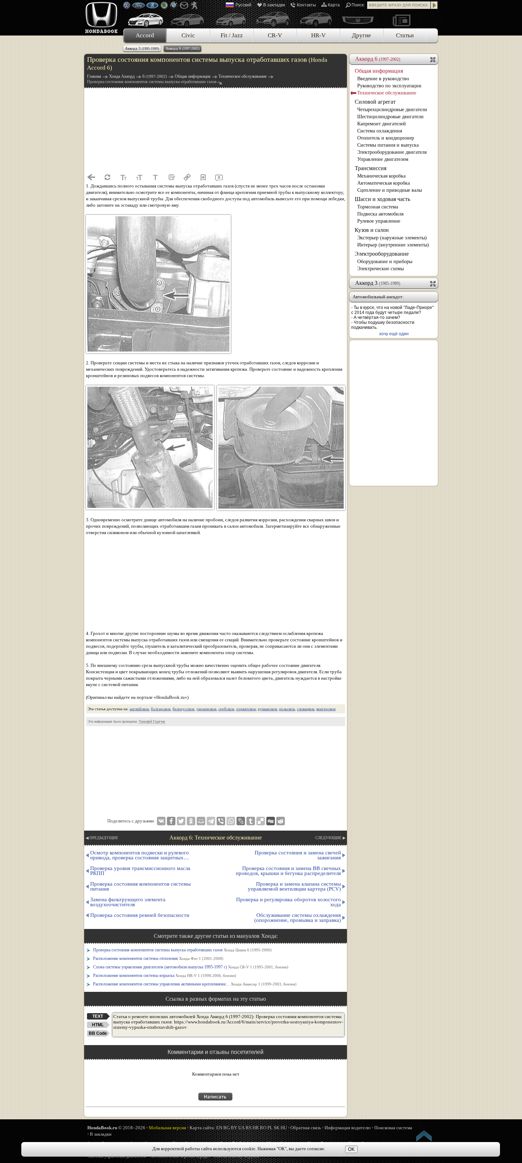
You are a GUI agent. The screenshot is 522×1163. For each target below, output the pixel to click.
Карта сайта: (202, 1127)
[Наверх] (424, 1137)
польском (287, 709)
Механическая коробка (381, 176)
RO (263, 1127)
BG (226, 1127)
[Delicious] (260, 821)
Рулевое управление (378, 221)
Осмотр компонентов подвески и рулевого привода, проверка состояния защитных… (139, 855)
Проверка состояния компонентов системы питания (140, 886)
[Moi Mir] (201, 821)
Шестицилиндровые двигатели (390, 116)
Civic (188, 35)
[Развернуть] (433, 283)
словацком (305, 709)
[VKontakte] (161, 821)
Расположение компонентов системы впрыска (164, 975)
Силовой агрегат (375, 102)
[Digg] (270, 821)
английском (139, 709)
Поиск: (358, 4)
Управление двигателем (382, 159)
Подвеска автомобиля (380, 214)
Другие (361, 35)
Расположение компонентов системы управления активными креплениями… (195, 984)
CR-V (275, 35)
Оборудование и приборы (384, 261)
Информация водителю (348, 1127)
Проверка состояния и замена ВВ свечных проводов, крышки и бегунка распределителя (288, 870)
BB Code (98, 1033)
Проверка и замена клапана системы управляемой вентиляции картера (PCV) (294, 886)
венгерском (326, 709)
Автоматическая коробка (383, 183)
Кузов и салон (372, 230)
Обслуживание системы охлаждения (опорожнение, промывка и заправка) (297, 917)
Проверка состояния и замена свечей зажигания (298, 855)
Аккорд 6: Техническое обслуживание (215, 838)
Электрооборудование (382, 254)
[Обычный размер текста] (155, 177)
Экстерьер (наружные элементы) (392, 237)
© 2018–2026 (116, 1127)
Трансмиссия (370, 168)
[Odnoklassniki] (191, 821)
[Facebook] (171, 821)
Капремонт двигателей (381, 123)
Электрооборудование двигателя (391, 152)
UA (241, 1127)
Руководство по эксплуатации (389, 85)
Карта (334, 4)
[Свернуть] (433, 59)
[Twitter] (181, 821)
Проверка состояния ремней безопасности (139, 915)
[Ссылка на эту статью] (187, 177)
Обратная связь (305, 1127)
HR (255, 1127)
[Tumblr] (250, 821)
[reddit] (280, 821)
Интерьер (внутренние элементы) (393, 245)
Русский (243, 4)
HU (284, 1127)
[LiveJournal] (240, 821)
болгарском (160, 709)
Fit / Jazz (232, 35)
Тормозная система (377, 207)
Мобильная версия (167, 1127)
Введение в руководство (383, 78)
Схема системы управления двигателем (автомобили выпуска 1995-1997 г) (190, 966)
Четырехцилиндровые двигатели (392, 109)
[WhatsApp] (231, 821)
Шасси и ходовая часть (382, 199)
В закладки (274, 4)
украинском (206, 709)
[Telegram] (211, 821)
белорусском (183, 709)
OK (351, 1149)
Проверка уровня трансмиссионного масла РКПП (140, 870)
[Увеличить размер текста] (139, 177)
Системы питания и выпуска (388, 145)
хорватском (246, 709)
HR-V (318, 35)
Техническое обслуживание (386, 93)
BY (234, 1127)
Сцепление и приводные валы (389, 190)
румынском (267, 709)
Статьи (405, 35)
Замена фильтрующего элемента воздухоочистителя (127, 902)
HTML (98, 1024)
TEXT (97, 1016)
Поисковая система (393, 1127)
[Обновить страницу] (107, 177)
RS (248, 1127)
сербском (226, 709)
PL (270, 1127)
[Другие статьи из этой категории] (171, 177)
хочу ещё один (394, 333)
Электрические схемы (380, 268)
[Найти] (434, 5)
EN (219, 1127)
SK (276, 1127)
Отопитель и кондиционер (385, 138)
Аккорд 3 (142, 48)
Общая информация (379, 71)
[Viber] (221, 821)
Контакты (306, 4)
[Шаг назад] (91, 177)
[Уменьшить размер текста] (123, 177)
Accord (145, 35)
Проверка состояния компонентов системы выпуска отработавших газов (182, 949)
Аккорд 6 (182, 48)
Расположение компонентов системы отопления (158, 958)
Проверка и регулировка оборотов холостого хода (288, 902)
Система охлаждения (379, 131)
